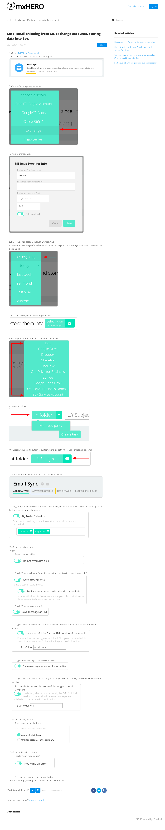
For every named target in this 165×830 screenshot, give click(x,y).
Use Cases (31, 20)
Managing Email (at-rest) (49, 20)
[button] (32, 790)
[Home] (25, 6)
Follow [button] (102, 44)
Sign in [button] (153, 6)
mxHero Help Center (16, 20)
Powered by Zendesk (151, 819)
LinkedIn (104, 790)
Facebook (93, 790)
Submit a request (136, 6)
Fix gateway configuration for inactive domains (134, 42)
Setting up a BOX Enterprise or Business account (135, 62)
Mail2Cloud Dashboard (28, 53)
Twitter (99, 790)
